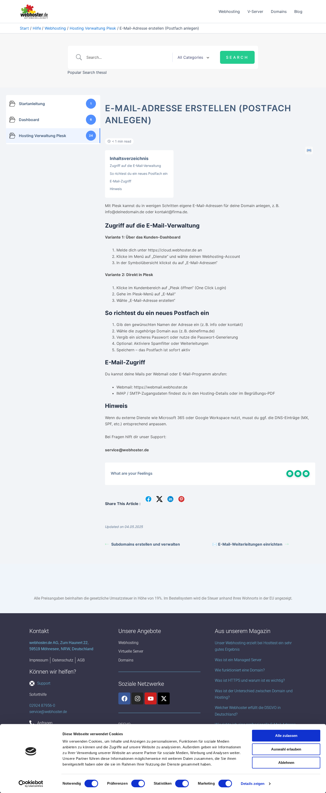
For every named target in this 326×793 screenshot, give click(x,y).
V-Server (255, 11)
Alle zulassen (286, 736)
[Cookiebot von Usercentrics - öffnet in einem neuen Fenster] (31, 783)
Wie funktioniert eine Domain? (240, 670)
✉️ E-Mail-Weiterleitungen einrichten (247, 544)
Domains (279, 11)
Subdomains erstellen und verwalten (145, 544)
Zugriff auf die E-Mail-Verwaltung (135, 166)
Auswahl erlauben (286, 749)
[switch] (138, 783)
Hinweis (116, 189)
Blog (298, 11)
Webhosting (229, 11)
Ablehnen (286, 763)
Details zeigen (252, 784)
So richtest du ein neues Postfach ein (139, 173)
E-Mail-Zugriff (120, 181)
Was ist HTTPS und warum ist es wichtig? (250, 680)
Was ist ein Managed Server (238, 660)
